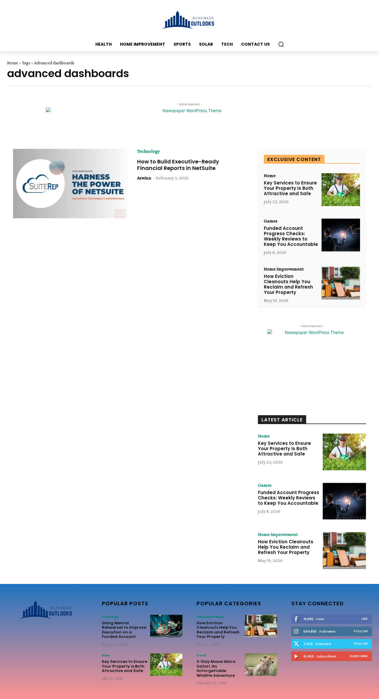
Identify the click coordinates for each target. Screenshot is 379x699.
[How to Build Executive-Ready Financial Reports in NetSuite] (70, 183)
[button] (281, 44)
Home (12, 62)
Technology (148, 151)
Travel (201, 655)
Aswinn (144, 177)
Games (270, 221)
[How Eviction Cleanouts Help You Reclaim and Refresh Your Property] (341, 283)
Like (365, 618)
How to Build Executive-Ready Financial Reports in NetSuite (178, 165)
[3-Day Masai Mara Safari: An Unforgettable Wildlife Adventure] (261, 664)
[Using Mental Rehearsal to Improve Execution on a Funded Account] (166, 626)
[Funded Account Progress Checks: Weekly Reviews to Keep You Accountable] (341, 235)
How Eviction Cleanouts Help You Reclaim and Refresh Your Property (288, 284)
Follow (361, 631)
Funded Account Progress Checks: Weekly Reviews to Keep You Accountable (291, 236)
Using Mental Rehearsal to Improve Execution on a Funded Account (124, 630)
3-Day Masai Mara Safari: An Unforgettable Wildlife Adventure (216, 668)
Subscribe (359, 656)
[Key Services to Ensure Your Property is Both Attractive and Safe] (341, 189)
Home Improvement (284, 269)
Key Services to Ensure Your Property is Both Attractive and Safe (290, 188)
